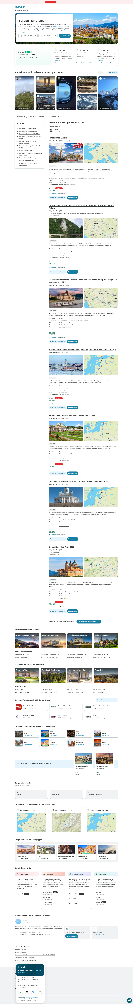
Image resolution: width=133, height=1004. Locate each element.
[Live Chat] (129, 1000)
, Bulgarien (85, 251)
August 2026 (20, 894)
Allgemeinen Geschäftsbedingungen (30, 997)
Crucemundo (62, 257)
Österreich (61, 251)
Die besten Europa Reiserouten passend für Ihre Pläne (30, 154)
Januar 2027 (72, 899)
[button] (83, 193)
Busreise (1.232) (19, 689)
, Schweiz (71, 178)
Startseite (17, 10)
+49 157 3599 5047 (98, 935)
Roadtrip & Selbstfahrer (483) (75, 692)
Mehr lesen (21, 32)
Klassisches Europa (59, 62)
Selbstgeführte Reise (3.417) (22, 692)
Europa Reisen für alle (25, 150)
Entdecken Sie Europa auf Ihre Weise (29, 134)
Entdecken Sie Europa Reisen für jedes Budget (30, 146)
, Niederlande (97, 178)
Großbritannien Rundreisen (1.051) (76, 654)
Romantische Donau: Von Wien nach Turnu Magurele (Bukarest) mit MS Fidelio (85, 63)
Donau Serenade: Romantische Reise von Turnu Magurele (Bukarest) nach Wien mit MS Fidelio (105, 63)
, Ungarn (71, 251)
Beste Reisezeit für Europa (26, 160)
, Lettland (65, 388)
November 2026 (47, 902)
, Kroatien (75, 251)
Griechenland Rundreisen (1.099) (50, 654)
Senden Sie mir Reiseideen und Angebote (29, 986)
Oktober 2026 (46, 897)
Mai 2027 (98, 902)
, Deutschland (90, 178)
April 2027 (98, 897)
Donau (66, 30)
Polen (60, 453)
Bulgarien (61, 320)
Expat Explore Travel (64, 184)
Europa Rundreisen (23, 10)
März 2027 (98, 892)
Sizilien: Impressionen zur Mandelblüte (25, 960)
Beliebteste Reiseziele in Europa (28, 131)
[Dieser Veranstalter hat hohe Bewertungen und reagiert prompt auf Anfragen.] (66, 598)
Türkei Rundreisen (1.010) (100, 654)
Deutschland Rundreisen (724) (101, 657)
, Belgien (102, 178)
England (61, 178)
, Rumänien (90, 251)
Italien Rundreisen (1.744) (22, 654)
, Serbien (80, 251)
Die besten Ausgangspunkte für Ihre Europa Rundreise (29, 142)
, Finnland (74, 388)
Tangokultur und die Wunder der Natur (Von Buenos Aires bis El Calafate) (35, 955)
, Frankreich (66, 178)
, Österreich (84, 178)
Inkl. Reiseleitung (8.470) (74, 689)
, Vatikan (79, 178)
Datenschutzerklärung (22, 998)
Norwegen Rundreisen (21, 949)
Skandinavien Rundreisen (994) (49, 657)
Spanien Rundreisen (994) (22, 657)
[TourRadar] (20, 7)
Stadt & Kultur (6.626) (99, 689)
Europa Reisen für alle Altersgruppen (29, 157)
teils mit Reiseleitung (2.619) (48, 692)
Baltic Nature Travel (64, 526)
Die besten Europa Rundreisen (27, 128)
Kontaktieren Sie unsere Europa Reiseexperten (28, 164)
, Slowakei (66, 251)
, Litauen (64, 453)
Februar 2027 (73, 904)
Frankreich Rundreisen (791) (75, 657)
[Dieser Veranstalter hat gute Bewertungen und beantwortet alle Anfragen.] (67, 394)
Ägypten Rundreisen (20, 952)
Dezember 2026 (73, 894)
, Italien (75, 178)
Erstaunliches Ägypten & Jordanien (24, 957)
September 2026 (47, 892)
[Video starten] (24, 93)
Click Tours (61, 394)
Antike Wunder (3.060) (47, 689)
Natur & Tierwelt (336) (99, 692)
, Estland (69, 388)
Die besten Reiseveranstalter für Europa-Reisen (30, 137)
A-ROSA (61, 598)
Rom (35, 30)
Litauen (61, 388)
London (22, 28)
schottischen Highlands (59, 26)
